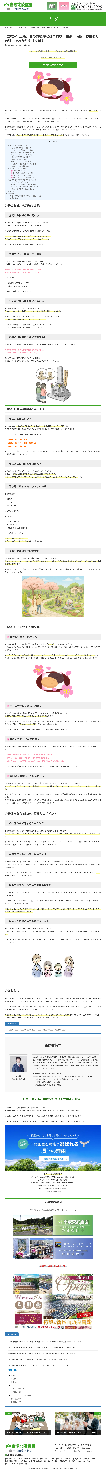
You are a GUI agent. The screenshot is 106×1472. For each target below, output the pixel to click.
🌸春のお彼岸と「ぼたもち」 (21, 171)
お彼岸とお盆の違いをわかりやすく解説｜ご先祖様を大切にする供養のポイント (38, 1030)
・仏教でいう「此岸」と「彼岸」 (22, 150)
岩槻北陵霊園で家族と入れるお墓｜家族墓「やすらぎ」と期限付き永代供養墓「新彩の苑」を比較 (44, 1342)
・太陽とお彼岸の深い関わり (21, 148)
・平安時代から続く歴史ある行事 (22, 152)
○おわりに (12, 191)
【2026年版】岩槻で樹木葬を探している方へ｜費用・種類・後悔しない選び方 (37, 1359)
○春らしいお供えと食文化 (17, 168)
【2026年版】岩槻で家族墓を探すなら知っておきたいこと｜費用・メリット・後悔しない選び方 (44, 1348)
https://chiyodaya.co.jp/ (55, 1191)
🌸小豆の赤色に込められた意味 (22, 173)
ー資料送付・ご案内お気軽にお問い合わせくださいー (53, 1210)
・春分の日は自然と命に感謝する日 (23, 155)
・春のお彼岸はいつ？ (18, 159)
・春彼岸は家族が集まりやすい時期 (23, 164)
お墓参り (14, 1379)
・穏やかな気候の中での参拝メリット (24, 189)
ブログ (13, 1385)
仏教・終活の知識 (17, 1389)
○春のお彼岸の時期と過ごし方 (19, 157)
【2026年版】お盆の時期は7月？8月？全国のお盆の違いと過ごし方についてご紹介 (39, 1365)
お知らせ (14, 1382)
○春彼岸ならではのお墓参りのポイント (22, 180)
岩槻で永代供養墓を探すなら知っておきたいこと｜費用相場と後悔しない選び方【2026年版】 (43, 1353)
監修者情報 (10, 193)
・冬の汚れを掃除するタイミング (22, 182)
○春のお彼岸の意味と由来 (17, 145)
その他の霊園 (13, 198)
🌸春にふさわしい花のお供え (21, 175)
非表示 (55, 141)
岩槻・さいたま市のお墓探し (21, 1395)
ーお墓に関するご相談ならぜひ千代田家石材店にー (26, 196)
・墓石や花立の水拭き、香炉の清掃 (23, 184)
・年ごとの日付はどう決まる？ (22, 161)
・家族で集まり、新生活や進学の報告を (25, 187)
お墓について (16, 1375)
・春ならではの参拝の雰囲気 (21, 166)
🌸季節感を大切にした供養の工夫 (22, 177)
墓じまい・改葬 (16, 1392)
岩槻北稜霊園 (16, 1399)
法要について (16, 1402)
